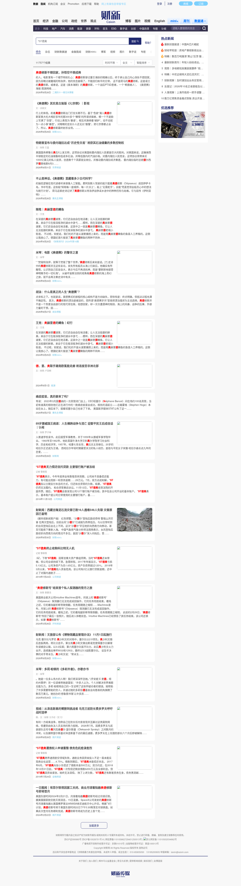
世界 (84, 21)
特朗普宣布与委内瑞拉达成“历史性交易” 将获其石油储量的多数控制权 (80, 143)
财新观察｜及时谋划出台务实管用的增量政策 (189, 80)
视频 (147, 21)
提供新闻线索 (135, 860)
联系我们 (148, 860)
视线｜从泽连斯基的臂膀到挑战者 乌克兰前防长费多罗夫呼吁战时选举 (74, 710)
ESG (113, 28)
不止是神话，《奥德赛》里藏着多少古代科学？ (65, 178)
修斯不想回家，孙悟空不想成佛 (58, 72)
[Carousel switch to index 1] (196, 134)
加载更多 (94, 825)
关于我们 (83, 860)
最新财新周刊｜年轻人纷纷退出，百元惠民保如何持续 (194, 62)
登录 (159, 3)
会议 (62, 3)
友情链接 (158, 860)
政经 (74, 21)
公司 (65, 21)
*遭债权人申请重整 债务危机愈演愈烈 (64, 748)
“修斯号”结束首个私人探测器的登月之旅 (64, 588)
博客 (128, 21)
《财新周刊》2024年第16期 (65, 241)
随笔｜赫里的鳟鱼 (50, 209)
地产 (54, 28)
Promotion (73, 3)
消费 (71, 28)
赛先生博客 (57, 198)
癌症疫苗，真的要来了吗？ (53, 396)
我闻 (43, 3)
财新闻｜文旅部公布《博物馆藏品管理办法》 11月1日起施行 (74, 635)
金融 (55, 21)
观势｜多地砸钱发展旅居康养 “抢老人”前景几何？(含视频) (196, 68)
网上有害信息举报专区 (113, 3)
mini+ (174, 21)
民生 (105, 28)
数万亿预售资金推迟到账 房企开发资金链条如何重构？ (194, 98)
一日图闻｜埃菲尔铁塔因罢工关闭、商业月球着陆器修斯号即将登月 (74, 789)
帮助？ (148, 42)
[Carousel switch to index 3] (202, 134)
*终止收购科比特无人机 (55, 548)
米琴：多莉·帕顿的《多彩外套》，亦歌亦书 (62, 669)
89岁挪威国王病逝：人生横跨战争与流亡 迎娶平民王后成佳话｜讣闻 (74, 425)
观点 (93, 21)
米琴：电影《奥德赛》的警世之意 (57, 252)
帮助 (96, 3)
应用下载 (87, 3)
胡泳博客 (56, 311)
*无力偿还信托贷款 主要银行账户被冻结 (65, 467)
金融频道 (56, 776)
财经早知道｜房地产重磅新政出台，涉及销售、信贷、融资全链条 (200, 50)
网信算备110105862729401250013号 (123, 839)
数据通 (198, 21)
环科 (96, 28)
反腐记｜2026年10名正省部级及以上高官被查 (189, 86)
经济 (46, 21)
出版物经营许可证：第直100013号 (142, 843)
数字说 (123, 28)
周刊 (186, 21)
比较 (133, 28)
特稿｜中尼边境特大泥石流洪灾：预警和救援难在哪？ (194, 74)
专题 (155, 28)
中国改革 (144, 28)
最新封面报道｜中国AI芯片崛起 (181, 44)
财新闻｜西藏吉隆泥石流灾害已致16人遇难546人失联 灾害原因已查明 (74, 512)
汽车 (62, 28)
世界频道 (56, 167)
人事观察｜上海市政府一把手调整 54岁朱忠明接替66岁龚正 (197, 92)
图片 (138, 21)
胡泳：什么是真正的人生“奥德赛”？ (58, 292)
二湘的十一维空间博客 (63, 92)
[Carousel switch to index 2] (199, 134)
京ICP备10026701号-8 (93, 839)
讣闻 (163, 28)
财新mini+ (57, 131)
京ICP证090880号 (73, 839)
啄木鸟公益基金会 (107, 860)
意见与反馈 (122, 860)
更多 (37, 28)
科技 (45, 28)
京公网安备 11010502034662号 (161, 839)
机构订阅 (53, 3)
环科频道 (56, 623)
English (159, 21)
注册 (169, 3)
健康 (88, 28)
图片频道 (56, 737)
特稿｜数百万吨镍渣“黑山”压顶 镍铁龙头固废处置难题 (194, 56)
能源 (80, 28)
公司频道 (58, 499)
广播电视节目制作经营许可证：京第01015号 (103, 843)
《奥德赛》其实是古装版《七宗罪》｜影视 (62, 103)
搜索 (133, 41)
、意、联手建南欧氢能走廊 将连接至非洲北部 (67, 366)
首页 (36, 21)
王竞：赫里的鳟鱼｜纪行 (54, 323)
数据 (35, 3)
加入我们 (93, 860)
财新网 (55, 455)
